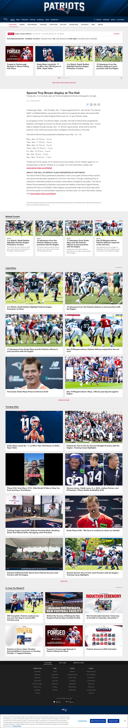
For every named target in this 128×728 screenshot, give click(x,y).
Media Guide (91, 687)
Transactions (55, 683)
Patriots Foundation (37, 683)
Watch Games (72, 690)
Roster (55, 671)
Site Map (37, 693)
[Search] (94, 19)
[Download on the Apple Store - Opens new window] (57, 702)
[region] (64, 721)
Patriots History (37, 687)
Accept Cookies (113, 721)
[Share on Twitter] (91, 105)
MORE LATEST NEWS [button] (64, 400)
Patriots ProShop (91, 671)
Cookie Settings (82, 721)
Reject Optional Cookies (98, 721)
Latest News (37, 671)
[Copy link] (98, 104)
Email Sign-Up (91, 677)
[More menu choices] (60, 19)
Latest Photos (37, 680)
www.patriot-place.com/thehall (39, 168)
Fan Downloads (91, 680)
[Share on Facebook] (87, 105)
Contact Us (91, 693)
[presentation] (121, 78)
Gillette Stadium (72, 687)
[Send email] (95, 105)
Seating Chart (72, 683)
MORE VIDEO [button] (64, 581)
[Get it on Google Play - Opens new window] (70, 702)
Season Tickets (72, 677)
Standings (55, 690)
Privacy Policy (17, 726)
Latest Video (37, 674)
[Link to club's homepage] (5, 19)
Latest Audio (37, 677)
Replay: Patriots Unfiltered (23, 34)
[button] (59, 78)
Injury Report (55, 677)
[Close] (125, 721)
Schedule (55, 687)
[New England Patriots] (64, 710)
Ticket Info (72, 671)
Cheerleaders (37, 690)
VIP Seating (72, 680)
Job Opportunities (91, 690)
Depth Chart (55, 674)
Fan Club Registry (91, 674)
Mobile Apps (91, 683)
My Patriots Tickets (72, 674)
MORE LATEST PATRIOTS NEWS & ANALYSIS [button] (64, 82)
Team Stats (55, 680)
